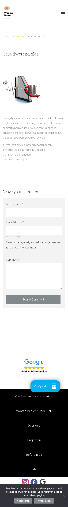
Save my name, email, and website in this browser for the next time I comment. (33, 245)
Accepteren (23, 500)
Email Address (15, 222)
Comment (12, 259)
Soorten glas (20, 36)
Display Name (14, 204)
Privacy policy (44, 500)
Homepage (7, 36)
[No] (63, 495)
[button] (34, 366)
